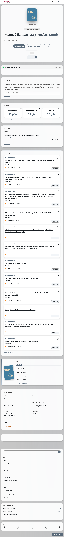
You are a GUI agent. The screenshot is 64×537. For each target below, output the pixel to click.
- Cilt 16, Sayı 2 (22, 372)
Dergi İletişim (7, 497)
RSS (59, 426)
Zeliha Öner (7, 217)
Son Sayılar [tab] (19, 364)
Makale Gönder (20, 46)
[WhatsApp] (18, 527)
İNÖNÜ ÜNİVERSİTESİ (34, 29)
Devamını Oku (8, 137)
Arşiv (5, 487)
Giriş (59, 1)
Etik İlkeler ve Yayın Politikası (11, 480)
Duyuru (7, 131)
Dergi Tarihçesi (8, 426)
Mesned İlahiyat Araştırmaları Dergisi (32, 35)
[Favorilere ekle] (58, 158)
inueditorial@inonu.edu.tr (38, 406)
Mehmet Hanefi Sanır (9, 265)
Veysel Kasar (15, 312)
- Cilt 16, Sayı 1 (22, 376)
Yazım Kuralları (7, 477)
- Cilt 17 (20, 368)
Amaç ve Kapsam (8, 463)
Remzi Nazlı (7, 297)
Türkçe (53, 1)
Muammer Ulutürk (8, 251)
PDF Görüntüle (55, 168)
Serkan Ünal (7, 328)
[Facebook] (4, 527)
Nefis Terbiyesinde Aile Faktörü (15, 263)
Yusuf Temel (7, 280)
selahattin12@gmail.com (10, 415)
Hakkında (6, 460)
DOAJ (32, 53)
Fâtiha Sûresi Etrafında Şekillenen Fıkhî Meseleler (21, 341)
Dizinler (6, 484)
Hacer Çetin (7, 181)
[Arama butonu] (59, 452)
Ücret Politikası (7, 467)
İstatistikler (6, 473)
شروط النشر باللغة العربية (9, 494)
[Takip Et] (36, 57)
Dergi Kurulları (7, 470)
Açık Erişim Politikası (9, 490)
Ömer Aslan (7, 200)
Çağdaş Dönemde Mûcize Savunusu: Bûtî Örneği (20, 310)
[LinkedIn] (46, 527)
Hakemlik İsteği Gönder (35, 46)
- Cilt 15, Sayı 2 (22, 379)
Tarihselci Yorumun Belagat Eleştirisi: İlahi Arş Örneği (22, 278)
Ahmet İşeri (7, 234)
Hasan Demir (7, 343)
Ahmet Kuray (8, 164)
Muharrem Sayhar (9, 312)
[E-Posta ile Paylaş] (60, 527)
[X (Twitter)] (32, 527)
